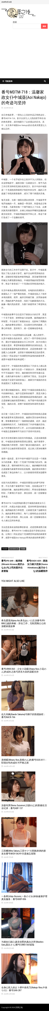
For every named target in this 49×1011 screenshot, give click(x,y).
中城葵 (23, 549)
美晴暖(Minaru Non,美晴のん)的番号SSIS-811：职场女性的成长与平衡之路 (24, 761)
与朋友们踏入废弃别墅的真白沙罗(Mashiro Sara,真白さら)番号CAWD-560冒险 (22, 943)
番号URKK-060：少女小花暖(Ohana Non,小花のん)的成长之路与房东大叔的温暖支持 (23, 670)
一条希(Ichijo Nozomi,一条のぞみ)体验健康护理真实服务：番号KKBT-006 (24, 898)
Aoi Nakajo (14, 549)
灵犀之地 (19, 1007)
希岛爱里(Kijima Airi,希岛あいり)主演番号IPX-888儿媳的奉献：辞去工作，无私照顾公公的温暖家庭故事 (23, 623)
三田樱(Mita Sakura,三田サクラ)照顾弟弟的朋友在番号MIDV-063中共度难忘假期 (23, 852)
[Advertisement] (24, 55)
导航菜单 (9, 81)
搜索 (15, 22)
